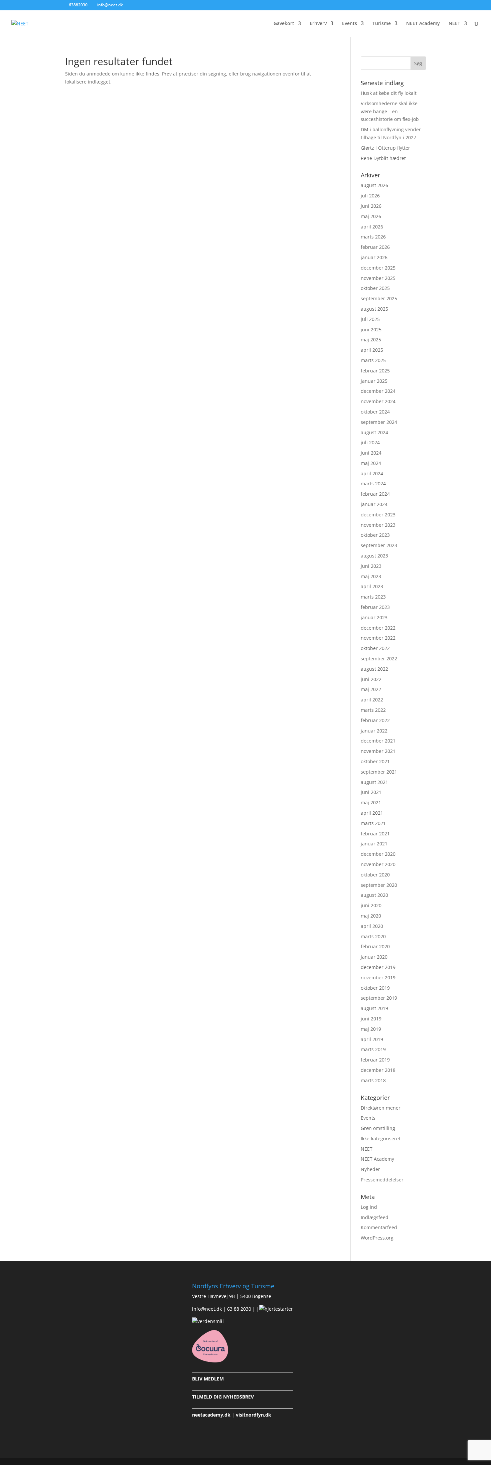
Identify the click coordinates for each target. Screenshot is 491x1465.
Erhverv (318, 23)
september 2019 (379, 998)
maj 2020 (371, 916)
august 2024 (374, 432)
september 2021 (379, 772)
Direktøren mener (380, 1108)
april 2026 (372, 226)
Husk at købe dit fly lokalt (389, 93)
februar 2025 (375, 370)
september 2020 (379, 885)
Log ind (369, 1207)
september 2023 (379, 545)
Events (349, 23)
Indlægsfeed (374, 1217)
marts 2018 (373, 1080)
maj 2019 (371, 1029)
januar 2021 (374, 843)
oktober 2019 (375, 988)
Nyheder (370, 1169)
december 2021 (378, 741)
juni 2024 (371, 453)
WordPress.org (377, 1238)
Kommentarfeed (379, 1227)
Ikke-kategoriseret (380, 1138)
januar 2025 (374, 381)
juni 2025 (371, 329)
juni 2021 (371, 792)
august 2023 (374, 555)
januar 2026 (374, 257)
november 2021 (378, 751)
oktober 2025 (375, 288)
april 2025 (372, 350)
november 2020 (378, 864)
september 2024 (379, 422)
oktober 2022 (375, 648)
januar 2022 (374, 730)
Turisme (381, 23)
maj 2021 (371, 802)
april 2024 (372, 473)
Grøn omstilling (378, 1128)
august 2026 (374, 185)
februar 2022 (375, 720)
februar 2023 (375, 607)
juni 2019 (371, 1018)
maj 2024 (371, 463)
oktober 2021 (375, 761)
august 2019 (374, 1008)
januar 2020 (374, 957)
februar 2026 (375, 247)
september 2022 (379, 658)
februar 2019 (375, 1059)
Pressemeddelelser (382, 1179)
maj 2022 (371, 689)
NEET (454, 23)
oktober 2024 (375, 412)
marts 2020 (373, 936)
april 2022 (372, 699)
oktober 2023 (375, 535)
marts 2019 (373, 1049)
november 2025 (378, 278)
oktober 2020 (375, 874)
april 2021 (372, 813)
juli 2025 (370, 319)
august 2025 (374, 309)
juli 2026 (370, 195)
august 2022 (374, 669)
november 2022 (378, 638)
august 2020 (374, 895)
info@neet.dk (207, 1309)
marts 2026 (373, 236)
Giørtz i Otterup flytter (385, 148)
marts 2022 (373, 710)
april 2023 (372, 586)
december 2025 (378, 268)
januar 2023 (374, 617)
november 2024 (378, 401)
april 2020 (372, 926)
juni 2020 (371, 905)
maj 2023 (371, 576)
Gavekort (284, 23)
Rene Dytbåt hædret (383, 158)
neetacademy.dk (211, 1415)
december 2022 (378, 628)
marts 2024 (373, 483)
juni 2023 (371, 566)
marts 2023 (373, 597)
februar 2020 (375, 946)
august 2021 (374, 782)
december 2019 (378, 967)
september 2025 (379, 298)
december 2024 (378, 391)
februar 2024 (375, 494)
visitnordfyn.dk (253, 1415)
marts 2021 (373, 823)
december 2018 (378, 1070)
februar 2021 (375, 833)
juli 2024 (370, 442)
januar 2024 (374, 504)
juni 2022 (371, 679)
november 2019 (378, 977)
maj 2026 (371, 216)
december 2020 (378, 854)
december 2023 (378, 514)
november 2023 (378, 525)
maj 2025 (371, 339)
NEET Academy (423, 23)
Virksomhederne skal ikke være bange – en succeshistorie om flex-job (390, 111)
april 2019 (372, 1039)
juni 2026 (371, 206)
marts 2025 (373, 360)
